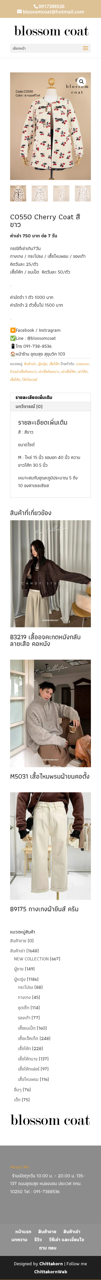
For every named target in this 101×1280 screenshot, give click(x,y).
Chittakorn (51, 1263)
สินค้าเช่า (30, 364)
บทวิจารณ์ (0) (29, 406)
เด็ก (17, 1099)
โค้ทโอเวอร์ (29, 379)
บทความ (19, 1239)
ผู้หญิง (42, 364)
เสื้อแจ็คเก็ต (28, 1038)
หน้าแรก (23, 1231)
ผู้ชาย (19, 969)
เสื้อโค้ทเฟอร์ (28, 1069)
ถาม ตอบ (47, 1248)
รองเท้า (24, 1017)
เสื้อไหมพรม (28, 1079)
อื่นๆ (17, 1089)
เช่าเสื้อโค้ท (68, 371)
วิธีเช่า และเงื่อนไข (66, 1239)
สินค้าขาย (18, 940)
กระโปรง (25, 987)
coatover (82, 364)
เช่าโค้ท (83, 371)
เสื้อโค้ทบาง (28, 1059)
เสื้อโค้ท (54, 364)
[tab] (50, 397)
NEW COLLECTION (31, 958)
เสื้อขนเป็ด (26, 1028)
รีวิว (38, 1239)
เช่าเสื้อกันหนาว (48, 371)
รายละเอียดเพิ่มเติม (34, 397)
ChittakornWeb (50, 1271)
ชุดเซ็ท (23, 1007)
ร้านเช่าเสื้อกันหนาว (23, 371)
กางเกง (24, 997)
